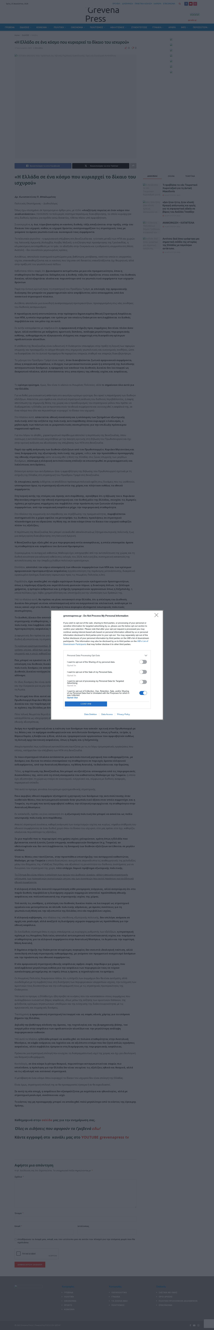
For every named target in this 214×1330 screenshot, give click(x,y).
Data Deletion (90, 714)
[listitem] (107, 655)
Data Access (107, 714)
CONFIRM (86, 704)
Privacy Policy (123, 714)
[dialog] (107, 665)
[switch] (143, 662)
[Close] (157, 616)
